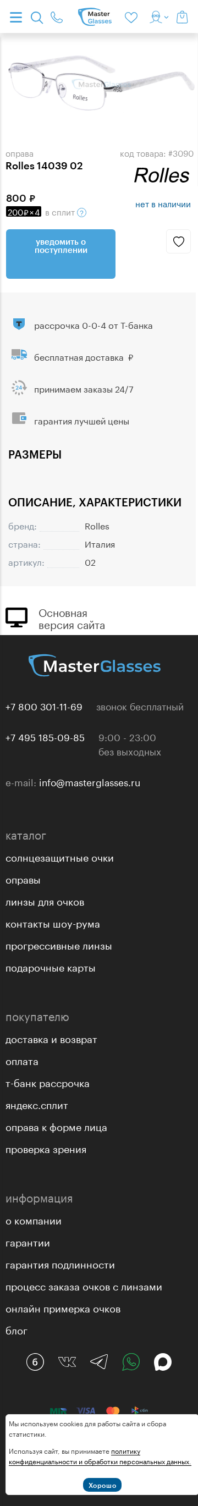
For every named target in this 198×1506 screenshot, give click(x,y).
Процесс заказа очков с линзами (84, 1285)
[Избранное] (133, 16)
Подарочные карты (51, 966)
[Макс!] (163, 1362)
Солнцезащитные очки (60, 856)
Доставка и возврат (51, 1037)
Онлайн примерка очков (63, 1307)
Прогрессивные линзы (59, 944)
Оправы (23, 878)
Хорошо (103, 1485)
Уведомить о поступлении (61, 245)
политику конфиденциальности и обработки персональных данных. (100, 1455)
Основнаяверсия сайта (71, 617)
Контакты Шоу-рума (53, 922)
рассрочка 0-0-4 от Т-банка (93, 324)
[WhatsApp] (131, 1362)
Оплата (22, 1059)
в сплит (42, 211)
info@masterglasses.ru (89, 781)
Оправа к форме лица (56, 1125)
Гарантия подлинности (60, 1263)
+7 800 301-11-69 (44, 705)
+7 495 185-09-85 (45, 736)
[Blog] (35, 1362)
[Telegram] (99, 1362)
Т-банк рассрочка (48, 1081)
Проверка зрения (46, 1147)
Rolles (97, 525)
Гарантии (28, 1241)
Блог (17, 1329)
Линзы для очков (45, 900)
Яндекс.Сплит (37, 1103)
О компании (34, 1219)
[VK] (67, 1362)
